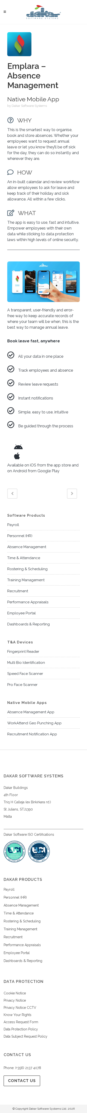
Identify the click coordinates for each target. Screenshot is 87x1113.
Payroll (13, 525)
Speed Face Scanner (25, 673)
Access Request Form (21, 1022)
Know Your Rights (17, 1015)
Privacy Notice (15, 1000)
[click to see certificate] (38, 861)
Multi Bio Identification (26, 662)
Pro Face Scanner (22, 685)
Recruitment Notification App (32, 734)
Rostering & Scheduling (27, 569)
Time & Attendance (23, 558)
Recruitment (17, 591)
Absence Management (26, 547)
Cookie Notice (15, 993)
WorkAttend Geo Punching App (34, 723)
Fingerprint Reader (23, 651)
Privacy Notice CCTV (20, 1008)
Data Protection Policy (21, 1029)
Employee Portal (21, 613)
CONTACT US (22, 1080)
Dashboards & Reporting (28, 624)
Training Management (25, 580)
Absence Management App (30, 712)
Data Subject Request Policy (25, 1036)
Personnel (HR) (19, 536)
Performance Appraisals (27, 602)
